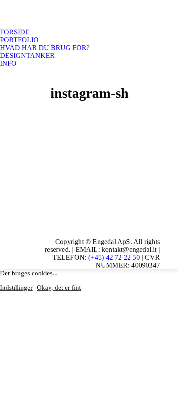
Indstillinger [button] (16, 287)
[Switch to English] (11, 75)
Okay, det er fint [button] (59, 287)
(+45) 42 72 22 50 (113, 257)
